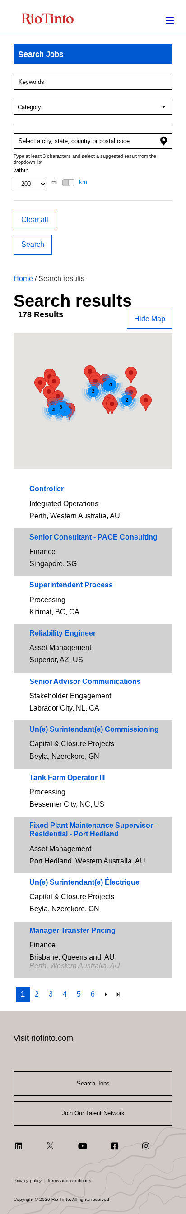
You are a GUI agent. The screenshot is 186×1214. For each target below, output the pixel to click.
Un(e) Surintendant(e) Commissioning (94, 729)
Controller (46, 489)
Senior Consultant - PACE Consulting (93, 537)
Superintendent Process (71, 585)
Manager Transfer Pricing (72, 930)
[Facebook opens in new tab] (114, 1146)
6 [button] (93, 994)
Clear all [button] (34, 219)
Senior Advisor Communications (85, 681)
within (21, 170)
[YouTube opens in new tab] (82, 1146)
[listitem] (93, 504)
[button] (93, 54)
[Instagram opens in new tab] (145, 1146)
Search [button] (32, 244)
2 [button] (37, 994)
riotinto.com (52, 1038)
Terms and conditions (69, 1180)
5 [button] (79, 994)
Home (23, 278)
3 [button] (51, 994)
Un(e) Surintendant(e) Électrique (84, 882)
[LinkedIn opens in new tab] (18, 1146)
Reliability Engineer (62, 633)
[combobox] (93, 82)
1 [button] (23, 994)
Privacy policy (28, 1180)
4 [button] (65, 994)
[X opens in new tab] (50, 1146)
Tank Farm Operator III (67, 777)
